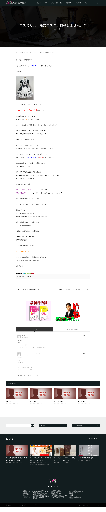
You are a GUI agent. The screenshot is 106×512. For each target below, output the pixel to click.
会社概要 (71, 493)
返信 (84, 335)
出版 (89, 460)
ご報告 (36, 464)
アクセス (87, 3)
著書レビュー (26, 493)
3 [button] (55, 470)
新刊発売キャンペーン (28, 491)
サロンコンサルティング (43, 464)
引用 (88, 335)
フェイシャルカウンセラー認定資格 (42, 496)
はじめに (39, 3)
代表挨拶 (71, 494)
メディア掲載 (77, 3)
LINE (24, 495)
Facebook (25, 496)
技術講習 (35, 498)
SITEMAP (71, 498)
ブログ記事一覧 (93, 438)
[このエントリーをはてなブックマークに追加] (24, 273)
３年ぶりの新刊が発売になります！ (87, 458)
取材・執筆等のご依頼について (76, 491)
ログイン (30, 375)
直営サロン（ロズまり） (56, 493)
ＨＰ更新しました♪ (59, 401)
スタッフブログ (54, 494)
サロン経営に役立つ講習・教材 (40, 495)
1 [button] (50, 470)
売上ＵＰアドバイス (17, 462)
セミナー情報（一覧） (57, 3)
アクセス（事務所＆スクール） (58, 497)
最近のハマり (81, 401)
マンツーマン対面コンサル (41, 490)
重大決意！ (33, 401)
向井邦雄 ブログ (27, 497)
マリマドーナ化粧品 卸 (56, 491)
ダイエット (71, 462)
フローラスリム (54, 492)
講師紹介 (71, 495)
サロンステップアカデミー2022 (40, 493)
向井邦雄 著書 (26, 492)
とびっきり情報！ (65, 462)
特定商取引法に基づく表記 (75, 497)
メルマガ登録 (26, 494)
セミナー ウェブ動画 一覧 (39, 494)
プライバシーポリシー (74, 496)
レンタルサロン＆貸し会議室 (57, 496)
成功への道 (57, 29)
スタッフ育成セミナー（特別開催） (41, 491)
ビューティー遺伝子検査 (38, 497)
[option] (54, 455)
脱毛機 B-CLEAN (57, 490)
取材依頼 (8, 401)
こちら (26, 119)
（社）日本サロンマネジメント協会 (60, 495)
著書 (46, 3)
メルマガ (95, 3)
